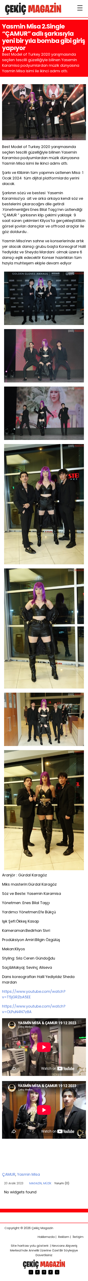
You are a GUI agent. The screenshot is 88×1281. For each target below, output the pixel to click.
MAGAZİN (35, 1183)
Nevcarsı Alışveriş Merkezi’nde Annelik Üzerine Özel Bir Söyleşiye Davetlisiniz (44, 1250)
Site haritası (20, 1245)
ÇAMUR (8, 1174)
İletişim (78, 1237)
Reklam (63, 1237)
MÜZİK (47, 1183)
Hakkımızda (46, 1237)
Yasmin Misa (28, 1174)
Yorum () (61, 1183)
